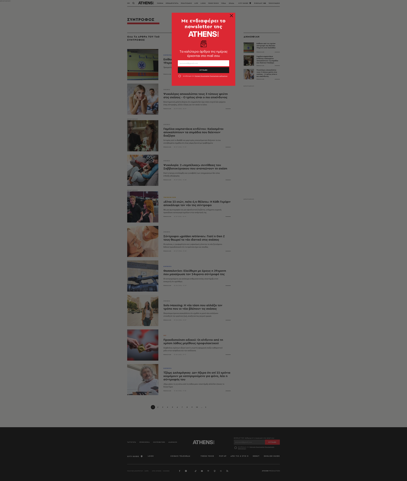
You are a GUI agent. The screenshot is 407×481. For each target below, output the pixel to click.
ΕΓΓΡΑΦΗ (203, 70)
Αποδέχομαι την (205, 76)
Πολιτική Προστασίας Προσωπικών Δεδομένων (211, 76)
